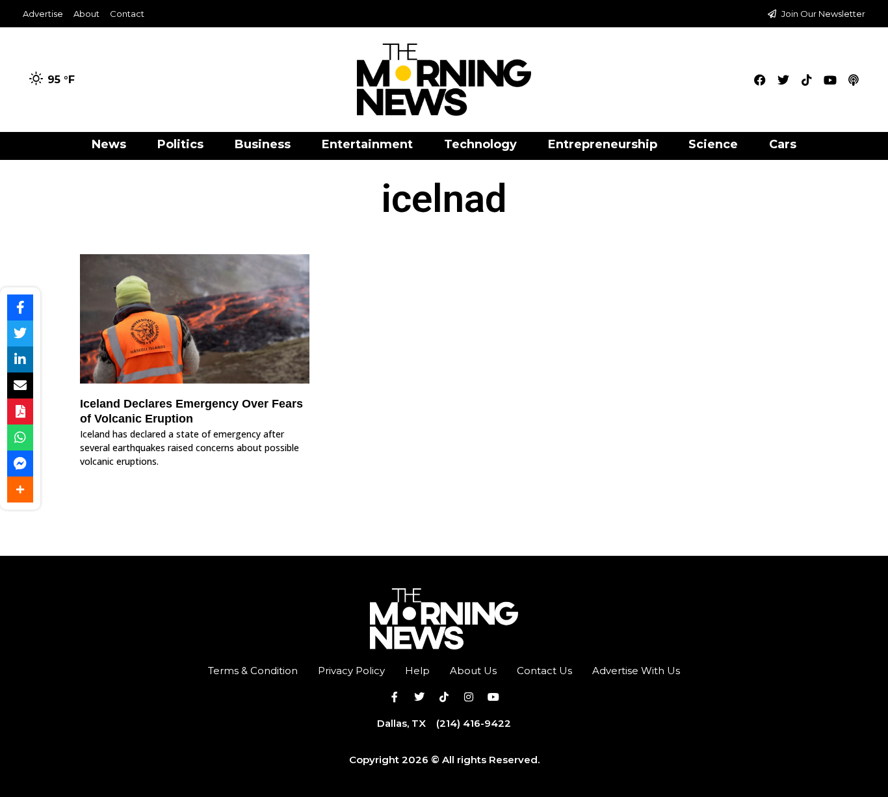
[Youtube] (830, 80)
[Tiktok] (806, 80)
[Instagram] (469, 697)
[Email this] (20, 385)
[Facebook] (760, 80)
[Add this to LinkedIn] (20, 359)
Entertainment (367, 144)
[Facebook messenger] (20, 464)
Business (263, 144)
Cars (782, 144)
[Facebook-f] (394, 697)
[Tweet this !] (20, 333)
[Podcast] (853, 80)
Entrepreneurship (602, 144)
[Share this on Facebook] (20, 307)
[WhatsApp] (20, 438)
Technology (480, 144)
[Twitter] (783, 80)
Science (713, 144)
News (109, 144)
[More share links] (20, 490)
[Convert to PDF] (20, 411)
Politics (180, 144)
